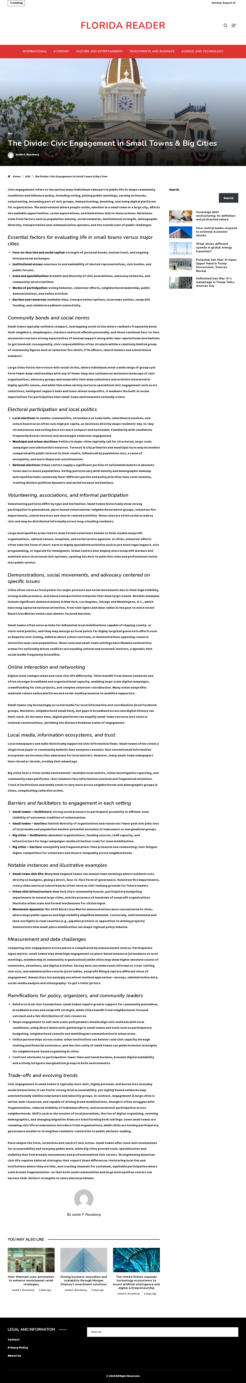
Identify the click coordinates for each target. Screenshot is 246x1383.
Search (174, 190)
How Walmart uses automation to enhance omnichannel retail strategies (31, 1280)
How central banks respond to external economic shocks (216, 232)
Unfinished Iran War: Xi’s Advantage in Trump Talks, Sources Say (215, 282)
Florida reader (123, 25)
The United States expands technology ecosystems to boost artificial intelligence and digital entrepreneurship (136, 1282)
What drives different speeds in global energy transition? (214, 247)
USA (10, 134)
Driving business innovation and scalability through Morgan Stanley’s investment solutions (84, 1280)
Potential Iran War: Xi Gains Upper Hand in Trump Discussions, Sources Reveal (216, 265)
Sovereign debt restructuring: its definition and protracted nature (215, 216)
